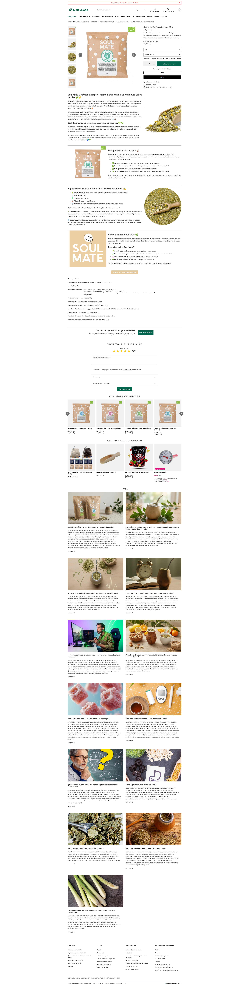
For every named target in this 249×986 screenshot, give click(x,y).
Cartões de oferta (138, 16)
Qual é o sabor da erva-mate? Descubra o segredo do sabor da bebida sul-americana (93, 786)
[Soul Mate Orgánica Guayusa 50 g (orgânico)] (110, 413)
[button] (80, 55)
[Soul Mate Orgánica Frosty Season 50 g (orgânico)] (167, 413)
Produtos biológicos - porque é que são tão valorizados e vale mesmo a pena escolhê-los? (152, 656)
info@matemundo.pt (74, 978)
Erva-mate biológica (122, 21)
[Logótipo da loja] (79, 9)
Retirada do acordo (132, 966)
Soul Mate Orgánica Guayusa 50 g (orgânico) (108, 428)
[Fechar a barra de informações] (179, 3)
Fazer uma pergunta (145, 332)
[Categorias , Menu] (77, 17)
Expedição (129, 953)
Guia (124, 488)
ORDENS (71, 945)
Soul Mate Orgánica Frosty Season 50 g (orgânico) (165, 429)
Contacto (70, 966)
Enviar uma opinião (124, 389)
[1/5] (114, 351)
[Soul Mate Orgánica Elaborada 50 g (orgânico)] (139, 413)
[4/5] (125, 351)
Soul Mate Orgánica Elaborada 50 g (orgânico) (138, 428)
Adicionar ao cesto (169, 64)
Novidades (96, 16)
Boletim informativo (102, 967)
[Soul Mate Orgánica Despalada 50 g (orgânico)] (81, 413)
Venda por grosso (160, 16)
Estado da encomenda (75, 950)
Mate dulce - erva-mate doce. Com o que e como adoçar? (88, 719)
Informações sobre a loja (133, 950)
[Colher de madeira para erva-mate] (110, 457)
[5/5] (129, 351)
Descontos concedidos (104, 964)
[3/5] (121, 351)
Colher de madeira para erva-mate (106, 472)
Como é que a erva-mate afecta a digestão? (141, 785)
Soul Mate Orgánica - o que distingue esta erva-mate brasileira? (91, 527)
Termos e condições (132, 960)
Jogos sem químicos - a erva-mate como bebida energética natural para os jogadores (94, 656)
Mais (109, 282)
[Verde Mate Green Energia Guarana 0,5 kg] (139, 457)
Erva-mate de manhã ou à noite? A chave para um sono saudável (149, 593)
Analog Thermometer (160, 472)
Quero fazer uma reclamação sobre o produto (79, 956)
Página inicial (77, 21)
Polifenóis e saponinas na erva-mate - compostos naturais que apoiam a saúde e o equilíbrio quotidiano (152, 528)
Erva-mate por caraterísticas (107, 21)
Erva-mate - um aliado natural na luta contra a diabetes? (146, 719)
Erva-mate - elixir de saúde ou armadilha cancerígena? (146, 848)
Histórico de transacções (104, 961)
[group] (107, 55)
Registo (99, 950)
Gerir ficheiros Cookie (132, 969)
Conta (99, 945)
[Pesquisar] (137, 10)
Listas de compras (102, 956)
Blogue (149, 16)
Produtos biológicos (122, 16)
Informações (131, 945)
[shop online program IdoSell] (173, 983)
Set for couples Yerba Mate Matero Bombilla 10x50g (80, 473)
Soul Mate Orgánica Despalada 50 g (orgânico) (80, 428)
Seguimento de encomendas (76, 953)
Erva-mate (94, 21)
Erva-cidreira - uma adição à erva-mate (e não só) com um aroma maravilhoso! (91, 911)
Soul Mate (76, 279)
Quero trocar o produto (75, 963)
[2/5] (117, 351)
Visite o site (124, 272)
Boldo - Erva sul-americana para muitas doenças (85, 848)
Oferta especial (84, 16)
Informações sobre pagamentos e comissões (136, 956)
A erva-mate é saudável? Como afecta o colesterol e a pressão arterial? (94, 593)
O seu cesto (100, 953)
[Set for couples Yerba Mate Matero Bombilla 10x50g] (81, 457)
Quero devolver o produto (75, 960)
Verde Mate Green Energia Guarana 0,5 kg (136, 472)
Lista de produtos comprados (106, 958)
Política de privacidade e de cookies (137, 963)
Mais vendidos (107, 16)
